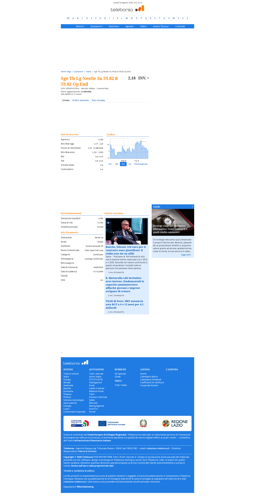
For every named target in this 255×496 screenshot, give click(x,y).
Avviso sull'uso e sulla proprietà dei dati (92, 465)
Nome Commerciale (70, 250)
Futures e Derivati (98, 397)
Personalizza (140, 164)
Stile (63, 279)
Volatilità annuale (69, 226)
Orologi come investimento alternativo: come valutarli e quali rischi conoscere (170, 229)
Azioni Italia (95, 376)
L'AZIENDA (172, 369)
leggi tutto (186, 254)
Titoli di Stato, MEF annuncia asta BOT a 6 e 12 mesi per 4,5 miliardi (124, 304)
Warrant (93, 402)
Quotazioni (78, 71)
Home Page (66, 71)
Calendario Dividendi (150, 379)
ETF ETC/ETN (96, 379)
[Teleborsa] (127, 10)
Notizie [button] (79, 26)
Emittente (65, 245)
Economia (68, 391)
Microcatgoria (67, 262)
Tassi (91, 394)
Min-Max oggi (67, 143)
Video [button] (143, 26)
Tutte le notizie (71, 373)
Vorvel (92, 411)
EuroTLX (93, 408)
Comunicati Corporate (74, 411)
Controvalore (67, 169)
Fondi (92, 385)
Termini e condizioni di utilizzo (78, 470)
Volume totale (67, 164)
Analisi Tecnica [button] (160, 26)
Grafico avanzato (80, 100)
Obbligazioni (95, 382)
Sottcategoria (67, 258)
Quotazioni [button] (96, 26)
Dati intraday (98, 100)
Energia (67, 405)
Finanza (67, 394)
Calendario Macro (149, 376)
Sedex (88, 71)
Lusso (66, 408)
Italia (66, 376)
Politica (67, 397)
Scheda (65, 100)
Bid (62, 156)
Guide (156, 206)
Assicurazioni (70, 402)
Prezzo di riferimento (71, 147)
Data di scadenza (69, 271)
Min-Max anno (68, 152)
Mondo (66, 382)
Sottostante (66, 237)
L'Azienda (180, 26)
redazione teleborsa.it (158, 448)
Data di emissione (69, 267)
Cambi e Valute (96, 388)
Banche (67, 388)
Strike (63, 241)
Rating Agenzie (96, 405)
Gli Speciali (120, 373)
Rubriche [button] (113, 26)
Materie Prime (96, 391)
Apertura (65, 139)
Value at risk (67, 222)
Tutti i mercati (96, 373)
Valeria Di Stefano (87, 451)
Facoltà (64, 275)
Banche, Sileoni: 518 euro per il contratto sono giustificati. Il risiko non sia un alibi (126, 250)
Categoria (65, 254)
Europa (67, 379)
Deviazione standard (70, 218)
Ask (62, 160)
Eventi (143, 373)
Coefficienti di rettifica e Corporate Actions (152, 384)
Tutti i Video (121, 385)
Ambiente (68, 385)
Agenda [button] (129, 26)
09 (68, 18)
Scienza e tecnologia (73, 400)
